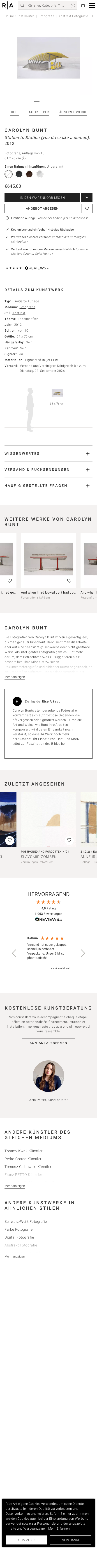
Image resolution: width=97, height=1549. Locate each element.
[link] (72, 5)
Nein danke (71, 1540)
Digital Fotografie (19, 1237)
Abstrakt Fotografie (73, 16)
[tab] (48, 290)
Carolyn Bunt (26, 130)
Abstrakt (18, 313)
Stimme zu (26, 1540)
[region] (48, 953)
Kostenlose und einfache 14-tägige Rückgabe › (43, 229)
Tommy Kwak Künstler (24, 1151)
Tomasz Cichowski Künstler (28, 1167)
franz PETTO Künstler (23, 1174)
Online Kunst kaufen (20, 16)
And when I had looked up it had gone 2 (50, 592)
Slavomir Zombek (39, 857)
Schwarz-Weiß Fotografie (26, 1221)
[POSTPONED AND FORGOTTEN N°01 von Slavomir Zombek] (48, 819)
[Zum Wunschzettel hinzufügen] (86, 208)
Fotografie (46, 16)
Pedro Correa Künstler (23, 1159)
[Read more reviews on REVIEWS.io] (48, 920)
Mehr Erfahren (59, 1528)
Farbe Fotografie (18, 1229)
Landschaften (28, 319)
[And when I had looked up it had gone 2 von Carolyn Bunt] (48, 560)
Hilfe (14, 112)
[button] (92, 5)
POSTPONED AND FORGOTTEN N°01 (45, 851)
